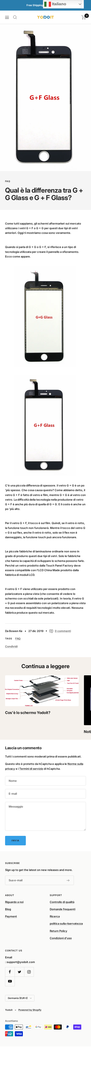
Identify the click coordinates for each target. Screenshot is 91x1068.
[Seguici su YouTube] (10, 981)
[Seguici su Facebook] (10, 972)
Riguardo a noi (14, 902)
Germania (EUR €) (18, 998)
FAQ (7, 181)
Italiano (58, 4)
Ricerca (55, 916)
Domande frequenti (62, 909)
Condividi (11, 646)
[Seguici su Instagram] (29, 972)
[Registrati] (68, 880)
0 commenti (63, 631)
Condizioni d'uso (61, 938)
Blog (8, 909)
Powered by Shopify (29, 1009)
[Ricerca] (15, 17)
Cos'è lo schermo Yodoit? (27, 712)
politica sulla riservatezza (66, 923)
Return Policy (58, 931)
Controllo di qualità (62, 902)
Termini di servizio (31, 768)
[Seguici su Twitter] (19, 972)
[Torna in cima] (79, 1040)
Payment (11, 916)
